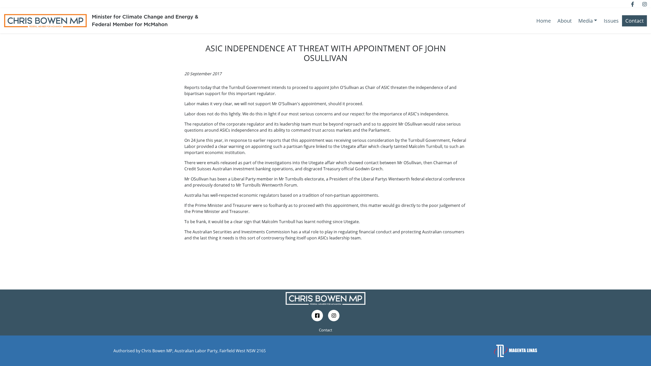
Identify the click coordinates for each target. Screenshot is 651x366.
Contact (634, 20)
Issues (611, 20)
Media (585, 20)
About (564, 20)
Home (543, 20)
